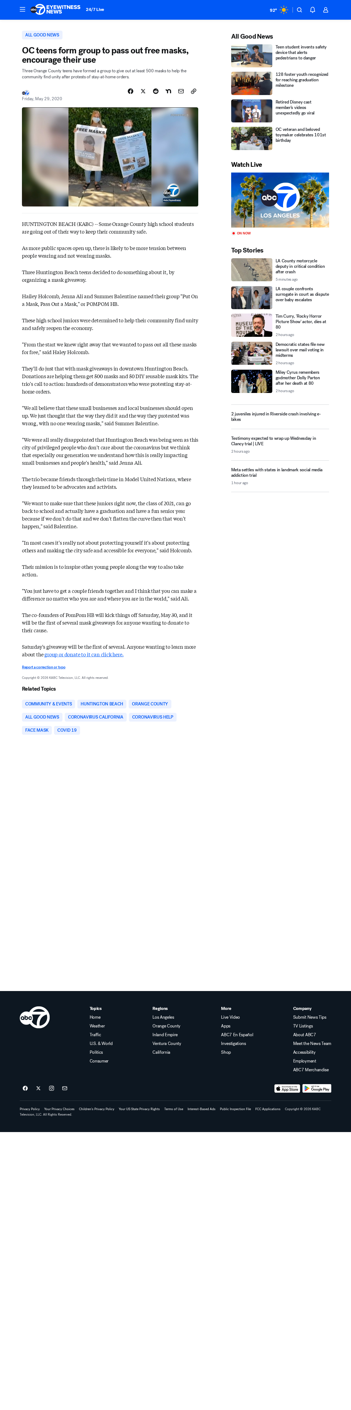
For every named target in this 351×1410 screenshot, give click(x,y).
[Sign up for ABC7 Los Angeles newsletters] (64, 1088)
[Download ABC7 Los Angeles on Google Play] (316, 1088)
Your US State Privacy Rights (139, 1109)
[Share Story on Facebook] (130, 91)
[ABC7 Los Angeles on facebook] (25, 1088)
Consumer (99, 1061)
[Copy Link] (193, 91)
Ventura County (166, 1043)
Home (95, 1017)
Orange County (166, 1026)
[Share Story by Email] (181, 91)
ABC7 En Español (237, 1035)
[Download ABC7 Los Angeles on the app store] (287, 1088)
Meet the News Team (312, 1043)
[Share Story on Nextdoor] (168, 91)
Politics (96, 1052)
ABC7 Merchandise (311, 1070)
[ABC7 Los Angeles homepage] (55, 10)
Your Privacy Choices (59, 1109)
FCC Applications (268, 1109)
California (161, 1052)
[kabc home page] (35, 1017)
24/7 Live (95, 9)
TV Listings (303, 1026)
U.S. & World (101, 1043)
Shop (226, 1052)
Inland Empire (165, 1035)
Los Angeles (163, 1017)
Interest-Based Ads (202, 1109)
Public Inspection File (235, 1109)
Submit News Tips (309, 1017)
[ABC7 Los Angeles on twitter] (38, 1088)
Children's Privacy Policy (96, 1109)
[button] (22, 9)
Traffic (95, 1035)
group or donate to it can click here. (83, 654)
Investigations (233, 1043)
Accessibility (304, 1052)
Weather (97, 1026)
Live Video (230, 1017)
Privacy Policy (30, 1109)
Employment (304, 1061)
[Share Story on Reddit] (155, 91)
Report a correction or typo (43, 667)
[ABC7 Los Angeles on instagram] (51, 1088)
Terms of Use (173, 1109)
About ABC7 (304, 1035)
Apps (225, 1026)
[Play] (280, 200)
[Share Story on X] (143, 91)
